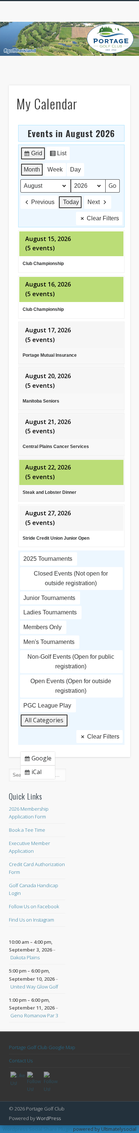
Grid (32, 155)
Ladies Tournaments (50, 612)
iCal (34, 773)
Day (75, 169)
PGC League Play (47, 705)
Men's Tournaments (49, 642)
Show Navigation (112, 66)
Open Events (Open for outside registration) (70, 686)
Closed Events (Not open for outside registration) (71, 578)
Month (32, 169)
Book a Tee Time (27, 830)
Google (39, 759)
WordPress (48, 1118)
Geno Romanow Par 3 (34, 1015)
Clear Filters (103, 218)
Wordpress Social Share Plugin (38, 1129)
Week (55, 169)
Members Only (42, 627)
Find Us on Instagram (31, 919)
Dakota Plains (25, 957)
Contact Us (21, 1060)
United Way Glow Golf (34, 986)
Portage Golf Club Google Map (42, 1047)
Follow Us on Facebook (34, 906)
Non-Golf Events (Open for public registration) (70, 661)
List (57, 155)
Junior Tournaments (49, 598)
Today (71, 202)
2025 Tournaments (47, 559)
